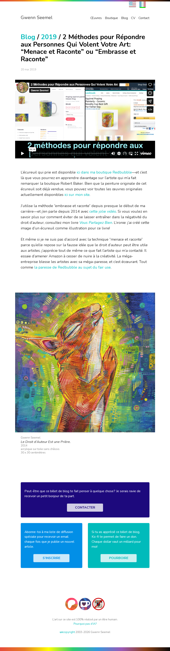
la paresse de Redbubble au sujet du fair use (72, 267)
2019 (49, 37)
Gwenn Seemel (36, 17)
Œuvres (96, 18)
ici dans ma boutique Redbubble (104, 172)
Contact (143, 18)
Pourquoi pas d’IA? (85, 624)
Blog (124, 18)
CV (133, 18)
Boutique (111, 18)
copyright (67, 632)
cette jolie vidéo (102, 211)
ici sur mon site (77, 194)
